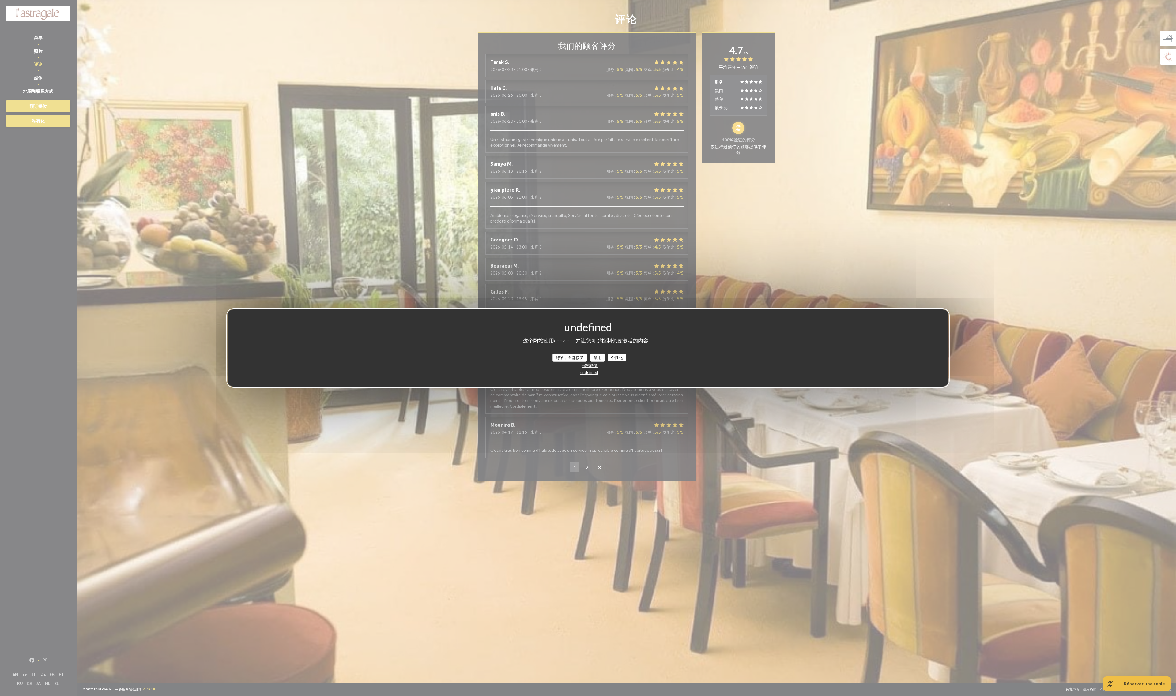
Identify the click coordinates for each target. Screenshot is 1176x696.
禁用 (597, 357)
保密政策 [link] (590, 365)
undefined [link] (589, 372)
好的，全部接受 (570, 357)
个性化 (617, 357)
